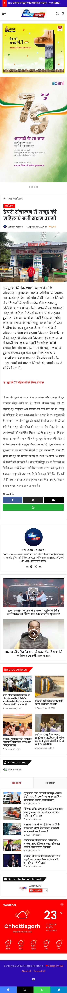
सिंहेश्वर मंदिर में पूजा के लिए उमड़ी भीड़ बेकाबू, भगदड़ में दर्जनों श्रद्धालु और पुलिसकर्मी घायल (43, 812)
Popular (50, 782)
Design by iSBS (55, 965)
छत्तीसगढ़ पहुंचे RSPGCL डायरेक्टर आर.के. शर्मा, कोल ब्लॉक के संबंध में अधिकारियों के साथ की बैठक (49, 739)
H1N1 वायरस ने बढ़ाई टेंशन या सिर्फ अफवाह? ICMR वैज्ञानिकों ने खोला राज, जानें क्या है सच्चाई (42, 828)
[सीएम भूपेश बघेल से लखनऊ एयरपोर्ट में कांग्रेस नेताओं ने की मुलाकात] (17, 725)
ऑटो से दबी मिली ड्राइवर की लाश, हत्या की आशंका (49, 702)
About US (26, 971)
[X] (36, 567)
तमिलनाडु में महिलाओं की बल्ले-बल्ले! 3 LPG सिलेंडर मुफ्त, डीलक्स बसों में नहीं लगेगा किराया (42, 844)
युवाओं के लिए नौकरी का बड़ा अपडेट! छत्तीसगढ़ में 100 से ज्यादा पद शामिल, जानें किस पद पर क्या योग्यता (43, 797)
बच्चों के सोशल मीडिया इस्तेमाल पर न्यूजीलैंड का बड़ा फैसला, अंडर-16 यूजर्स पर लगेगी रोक (42, 859)
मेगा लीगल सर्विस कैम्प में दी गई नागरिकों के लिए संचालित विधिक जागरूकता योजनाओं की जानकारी (17, 700)
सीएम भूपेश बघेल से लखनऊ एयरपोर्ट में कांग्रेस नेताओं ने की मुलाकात (17, 742)
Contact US (39, 971)
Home (8, 198)
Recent (16, 782)
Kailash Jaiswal (15, 226)
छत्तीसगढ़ (18, 198)
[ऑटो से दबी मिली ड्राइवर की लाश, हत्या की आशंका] (49, 687)
